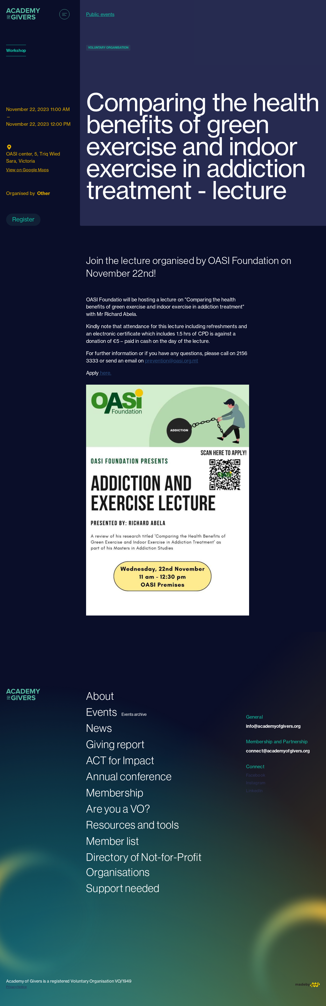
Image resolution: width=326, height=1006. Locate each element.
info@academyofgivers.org (273, 726)
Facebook (255, 775)
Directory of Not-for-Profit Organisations (144, 864)
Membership (115, 793)
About (100, 696)
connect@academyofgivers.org (278, 751)
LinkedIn (254, 790)
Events (101, 712)
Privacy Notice (16, 987)
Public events (100, 14)
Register (23, 219)
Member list (112, 841)
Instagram (255, 782)
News (99, 728)
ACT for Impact (120, 760)
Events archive (134, 714)
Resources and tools (132, 825)
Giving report (115, 744)
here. (105, 373)
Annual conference (129, 777)
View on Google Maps (27, 169)
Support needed (123, 888)
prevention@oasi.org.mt (171, 361)
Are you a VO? (118, 809)
